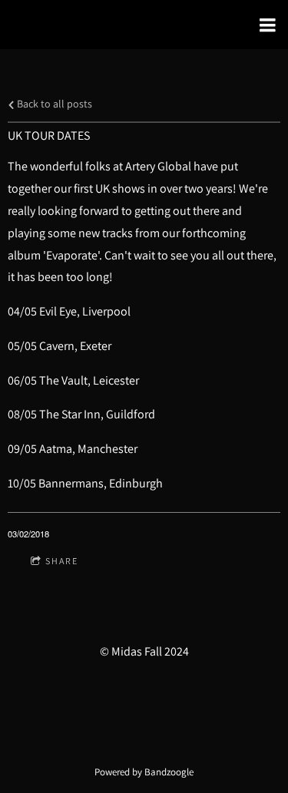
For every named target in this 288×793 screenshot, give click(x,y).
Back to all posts (53, 103)
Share (61, 561)
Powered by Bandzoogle (144, 771)
